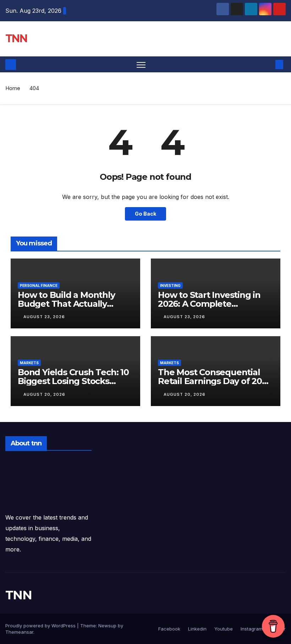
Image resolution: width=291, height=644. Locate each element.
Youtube (223, 629)
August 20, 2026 (44, 394)
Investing (170, 285)
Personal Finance (38, 285)
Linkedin (197, 629)
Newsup (107, 625)
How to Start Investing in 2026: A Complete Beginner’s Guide (209, 304)
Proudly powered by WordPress (41, 625)
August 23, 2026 (44, 316)
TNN (16, 38)
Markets (29, 363)
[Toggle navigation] (141, 64)
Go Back (145, 214)
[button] (268, 64)
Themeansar (19, 632)
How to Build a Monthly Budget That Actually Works (66, 304)
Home (12, 88)
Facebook (169, 629)
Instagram (251, 629)
